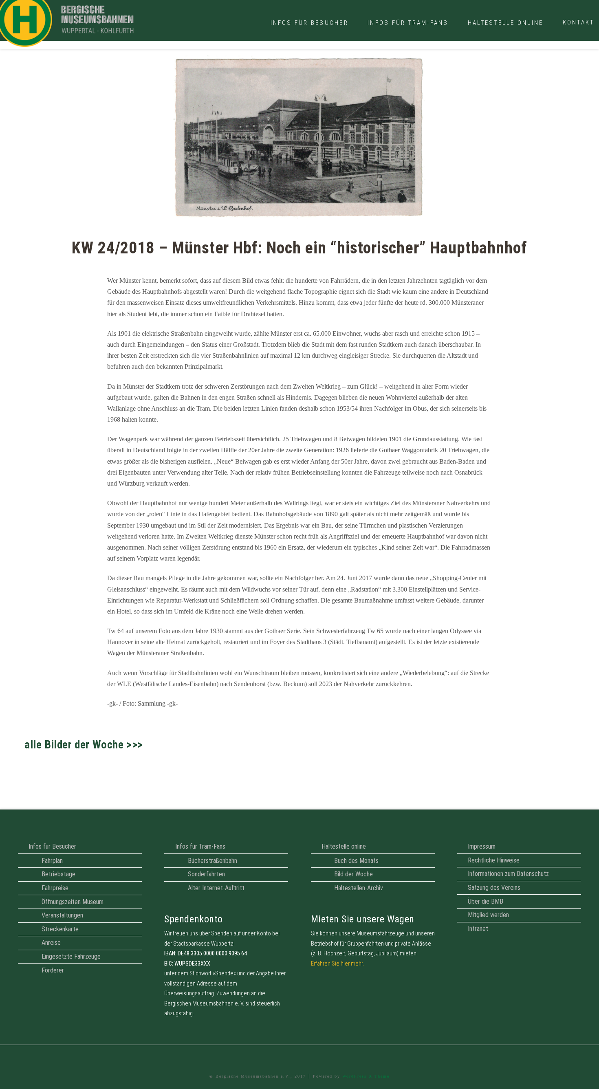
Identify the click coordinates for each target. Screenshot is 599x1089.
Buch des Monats (356, 861)
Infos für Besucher (52, 846)
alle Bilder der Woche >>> (83, 744)
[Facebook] (299, 1057)
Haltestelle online (344, 846)
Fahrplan (52, 861)
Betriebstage (58, 874)
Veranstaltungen (62, 915)
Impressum (481, 846)
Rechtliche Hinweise (494, 860)
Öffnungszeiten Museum (73, 902)
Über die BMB (485, 901)
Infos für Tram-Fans (200, 846)
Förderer (53, 970)
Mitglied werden (488, 915)
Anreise (51, 942)
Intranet (478, 929)
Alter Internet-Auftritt (216, 888)
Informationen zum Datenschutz (508, 874)
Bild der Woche (353, 874)
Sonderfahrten (206, 874)
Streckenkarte (60, 929)
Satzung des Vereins (494, 887)
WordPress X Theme (366, 1076)
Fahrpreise (55, 888)
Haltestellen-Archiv (358, 888)
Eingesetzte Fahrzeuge (71, 956)
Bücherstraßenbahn (212, 861)
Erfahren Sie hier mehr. (337, 963)
